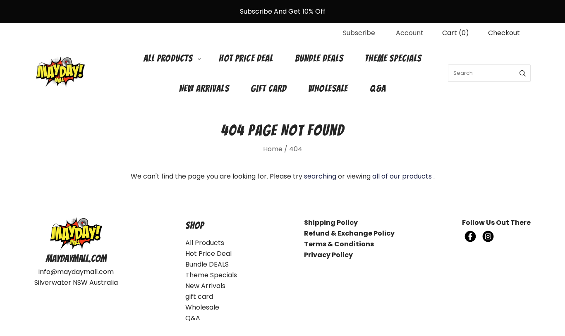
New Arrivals (204, 88)
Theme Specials (393, 58)
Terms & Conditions (339, 244)
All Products (168, 58)
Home (272, 149)
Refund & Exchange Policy (349, 233)
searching (320, 176)
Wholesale (328, 88)
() (455, 33)
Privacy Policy (328, 255)
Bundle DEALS (319, 58)
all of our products (402, 176)
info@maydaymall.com (76, 271)
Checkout (504, 33)
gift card (269, 88)
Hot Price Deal (246, 58)
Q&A (378, 88)
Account (410, 33)
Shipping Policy (331, 222)
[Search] (523, 73)
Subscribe (359, 33)
